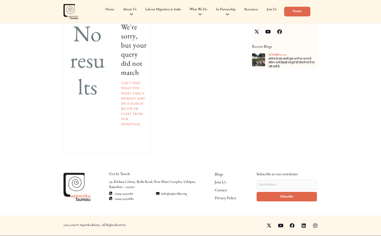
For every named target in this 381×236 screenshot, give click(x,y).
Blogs (219, 175)
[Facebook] (289, 225)
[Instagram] (313, 225)
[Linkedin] (301, 225)
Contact (221, 190)
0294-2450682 (124, 199)
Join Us (220, 183)
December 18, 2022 (277, 55)
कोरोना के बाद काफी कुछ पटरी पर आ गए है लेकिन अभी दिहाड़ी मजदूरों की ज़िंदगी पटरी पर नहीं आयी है (291, 63)
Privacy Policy (225, 198)
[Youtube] (278, 225)
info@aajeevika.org (174, 194)
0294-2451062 (123, 194)
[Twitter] (266, 225)
